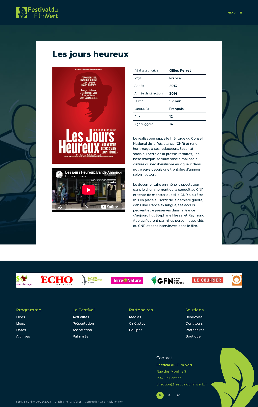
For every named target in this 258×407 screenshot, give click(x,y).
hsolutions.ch (115, 401)
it (169, 395)
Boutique (193, 336)
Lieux (20, 323)
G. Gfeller (75, 401)
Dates (21, 330)
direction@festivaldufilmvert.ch (182, 384)
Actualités (81, 317)
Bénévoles (194, 317)
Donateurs (194, 323)
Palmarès (80, 336)
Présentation (83, 323)
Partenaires (141, 310)
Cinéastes (137, 323)
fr (160, 395)
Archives (23, 336)
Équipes (135, 330)
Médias (135, 317)
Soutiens (194, 310)
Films (20, 317)
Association (82, 330)
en (179, 395)
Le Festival (84, 310)
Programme (28, 310)
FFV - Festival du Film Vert (37, 12)
